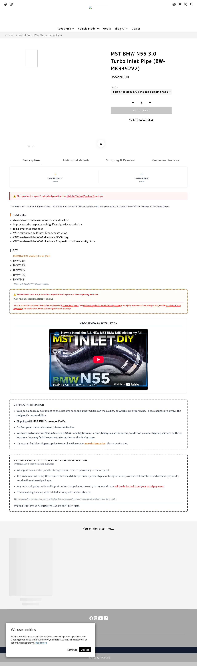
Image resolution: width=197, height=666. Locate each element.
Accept (85, 649)
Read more (41, 642)
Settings (72, 649)
